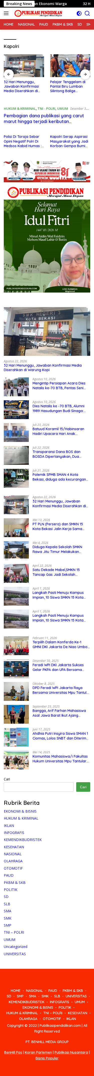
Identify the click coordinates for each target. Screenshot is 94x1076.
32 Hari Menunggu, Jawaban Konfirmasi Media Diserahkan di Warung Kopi (21, 86)
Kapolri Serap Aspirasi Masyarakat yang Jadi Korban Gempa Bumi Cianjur (69, 141)
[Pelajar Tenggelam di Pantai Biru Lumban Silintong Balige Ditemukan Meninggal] (70, 65)
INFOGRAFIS (14, 832)
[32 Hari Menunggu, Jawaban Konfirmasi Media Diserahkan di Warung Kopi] (24, 65)
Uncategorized (15, 946)
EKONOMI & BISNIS (20, 811)
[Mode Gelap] (79, 13)
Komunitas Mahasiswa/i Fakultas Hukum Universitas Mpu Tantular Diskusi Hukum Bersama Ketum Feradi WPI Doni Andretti (60, 758)
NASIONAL (13, 854)
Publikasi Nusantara (71, 1052)
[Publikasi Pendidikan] (37, 13)
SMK (7, 918)
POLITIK (10, 889)
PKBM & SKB (15, 882)
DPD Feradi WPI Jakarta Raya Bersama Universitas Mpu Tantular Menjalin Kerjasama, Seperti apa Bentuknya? (61, 690)
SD (6, 896)
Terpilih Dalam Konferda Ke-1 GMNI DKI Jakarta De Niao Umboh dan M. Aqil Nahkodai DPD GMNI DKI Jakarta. (61, 644)
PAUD (9, 875)
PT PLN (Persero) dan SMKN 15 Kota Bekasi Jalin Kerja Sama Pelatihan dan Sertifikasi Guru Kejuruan (58, 526)
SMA (7, 911)
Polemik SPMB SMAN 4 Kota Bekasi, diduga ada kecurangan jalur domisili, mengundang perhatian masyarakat (59, 476)
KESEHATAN (14, 846)
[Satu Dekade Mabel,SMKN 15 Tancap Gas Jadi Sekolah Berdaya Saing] (16, 573)
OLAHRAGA (13, 861)
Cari (7, 779)
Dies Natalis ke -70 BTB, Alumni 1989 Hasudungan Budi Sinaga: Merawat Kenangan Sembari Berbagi (58, 408)
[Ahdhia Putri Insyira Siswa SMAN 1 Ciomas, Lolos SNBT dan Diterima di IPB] (16, 737)
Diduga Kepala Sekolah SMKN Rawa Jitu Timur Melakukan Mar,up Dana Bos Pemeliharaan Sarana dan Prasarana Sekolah (59, 549)
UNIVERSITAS (15, 953)
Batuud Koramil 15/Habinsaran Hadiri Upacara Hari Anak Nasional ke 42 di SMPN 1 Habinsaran (58, 431)
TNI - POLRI (46, 108)
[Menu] (7, 13)
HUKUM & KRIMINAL (20, 108)
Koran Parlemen (38, 1052)
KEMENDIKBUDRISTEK (23, 839)
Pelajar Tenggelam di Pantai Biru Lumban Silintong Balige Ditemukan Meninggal (68, 86)
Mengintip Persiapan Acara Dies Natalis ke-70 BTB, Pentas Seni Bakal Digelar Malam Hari (59, 385)
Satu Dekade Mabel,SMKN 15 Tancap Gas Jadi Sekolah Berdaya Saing (56, 572)
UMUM (62, 108)
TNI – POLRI (14, 932)
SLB (7, 903)
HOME (16, 990)
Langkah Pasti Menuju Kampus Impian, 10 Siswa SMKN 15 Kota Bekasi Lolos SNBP (58, 594)
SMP (7, 925)
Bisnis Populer (47, 1058)
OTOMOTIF (13, 868)
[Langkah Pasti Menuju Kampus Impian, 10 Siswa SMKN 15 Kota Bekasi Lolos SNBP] (16, 596)
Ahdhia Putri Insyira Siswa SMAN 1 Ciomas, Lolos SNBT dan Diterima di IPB (60, 735)
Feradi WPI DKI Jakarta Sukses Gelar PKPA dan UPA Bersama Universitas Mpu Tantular (58, 667)
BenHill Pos (13, 1052)
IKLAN (9, 825)
